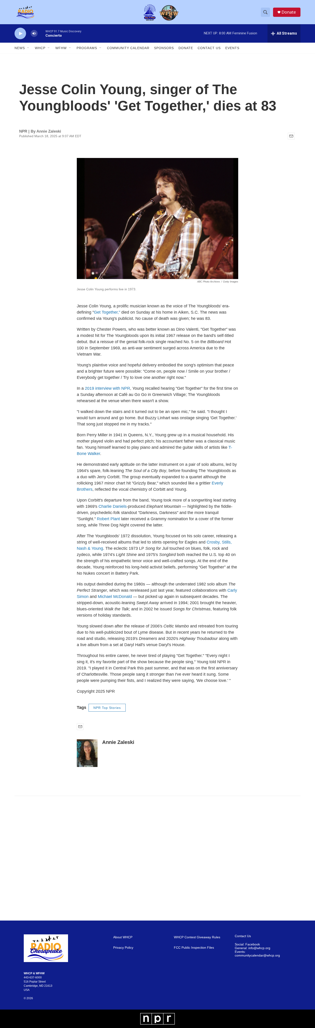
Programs (87, 48)
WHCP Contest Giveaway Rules (197, 937)
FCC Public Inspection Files (194, 947)
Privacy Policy (123, 947)
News (20, 48)
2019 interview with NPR (107, 388)
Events (232, 48)
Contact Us (209, 48)
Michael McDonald (115, 596)
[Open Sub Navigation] (28, 48)
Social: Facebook (247, 944)
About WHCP (122, 937)
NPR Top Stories (107, 708)
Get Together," (107, 312)
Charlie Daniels (112, 506)
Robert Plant (108, 519)
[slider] (41, 33)
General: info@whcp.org (252, 948)
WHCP (40, 48)
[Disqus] (157, 858)
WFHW (61, 48)
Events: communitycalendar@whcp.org (257, 953)
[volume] (34, 33)
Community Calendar (128, 48)
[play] (20, 33)
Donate (289, 12)
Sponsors (164, 48)
